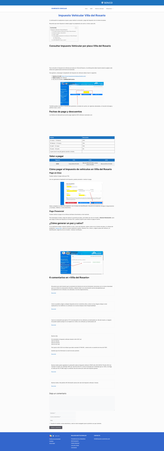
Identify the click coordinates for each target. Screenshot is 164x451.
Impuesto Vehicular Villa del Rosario (59, 29)
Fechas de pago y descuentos (59, 32)
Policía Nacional (75, 443)
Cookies (51, 441)
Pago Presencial (58, 38)
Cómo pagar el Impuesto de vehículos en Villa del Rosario (65, 35)
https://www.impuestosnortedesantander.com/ (74, 76)
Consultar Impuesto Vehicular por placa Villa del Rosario (64, 31)
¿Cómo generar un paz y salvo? (59, 40)
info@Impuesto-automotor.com (102, 438)
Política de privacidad (54, 439)
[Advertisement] (82, 57)
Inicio (86, 8)
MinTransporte (75, 441)
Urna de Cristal (75, 445)
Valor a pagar (56, 34)
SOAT (91, 8)
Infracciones (109, 8)
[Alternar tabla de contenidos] (75, 28)
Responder (53, 292)
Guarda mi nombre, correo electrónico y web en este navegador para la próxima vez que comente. (76, 423)
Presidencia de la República (78, 438)
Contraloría (74, 447)
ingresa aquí (58, 228)
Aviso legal (52, 443)
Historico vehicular (99, 8)
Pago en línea (57, 37)
